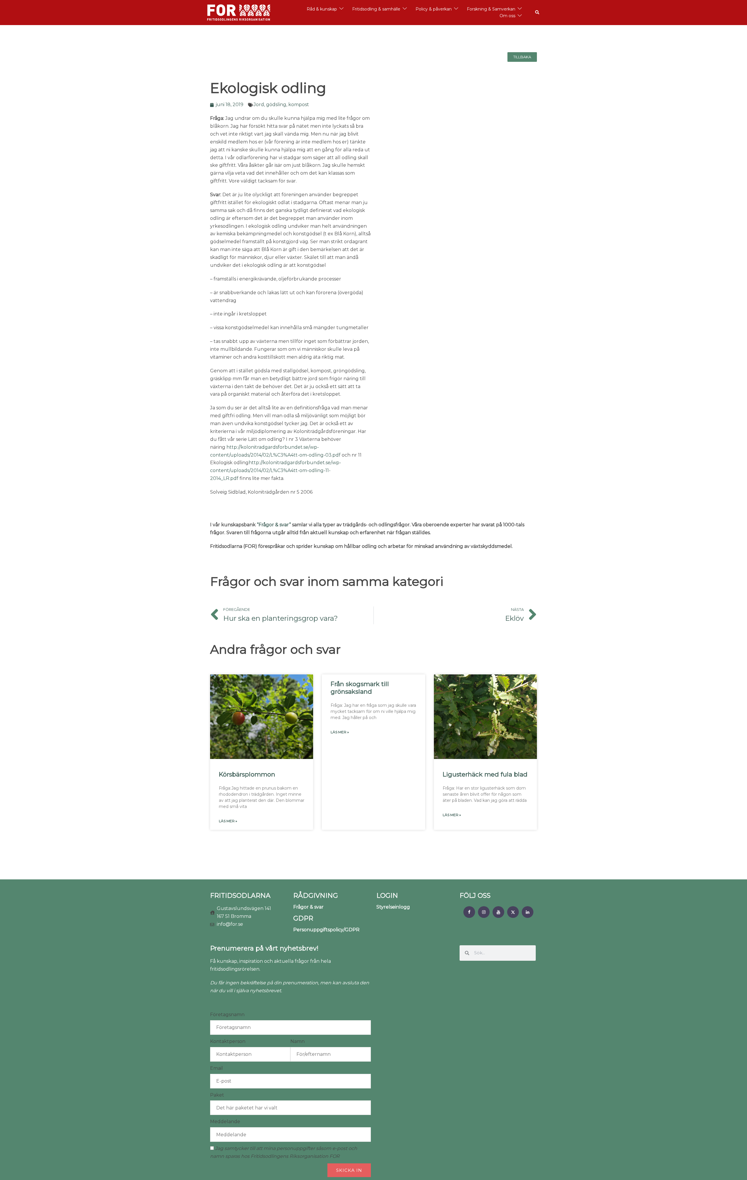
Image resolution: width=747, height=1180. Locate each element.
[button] (537, 12)
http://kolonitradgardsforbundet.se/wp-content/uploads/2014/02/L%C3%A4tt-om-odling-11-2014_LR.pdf (275, 470)
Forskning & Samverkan (491, 9)
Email (216, 1068)
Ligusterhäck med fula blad (485, 774)
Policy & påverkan (434, 9)
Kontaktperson (227, 1041)
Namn (297, 1041)
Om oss (507, 15)
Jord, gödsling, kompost (281, 104)
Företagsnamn (227, 1014)
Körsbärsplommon (247, 774)
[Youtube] (498, 912)
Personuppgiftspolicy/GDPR (326, 929)
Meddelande (225, 1121)
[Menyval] (469, 912)
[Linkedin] (527, 912)
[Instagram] (484, 912)
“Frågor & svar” (274, 524)
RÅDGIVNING (315, 896)
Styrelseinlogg (393, 907)
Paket (217, 1095)
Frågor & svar (308, 907)
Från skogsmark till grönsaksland (360, 687)
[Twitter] (513, 912)
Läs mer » (228, 821)
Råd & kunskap (322, 9)
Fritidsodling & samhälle (376, 9)
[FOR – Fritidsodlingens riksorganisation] (238, 12)
